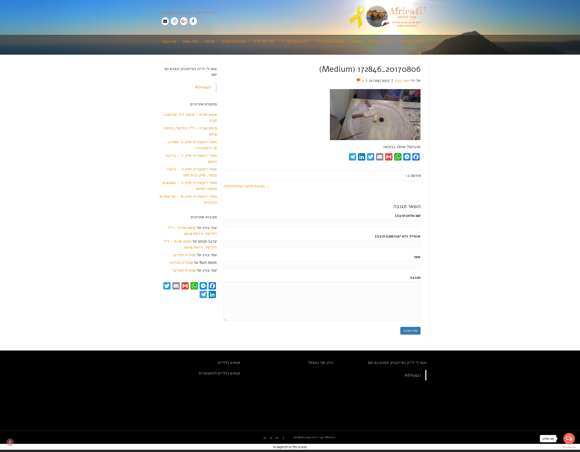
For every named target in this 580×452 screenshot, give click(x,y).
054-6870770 (206, 12)
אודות (210, 41)
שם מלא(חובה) (407, 215)
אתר (416, 257)
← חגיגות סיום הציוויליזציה (247, 186)
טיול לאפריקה (411, 41)
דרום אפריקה (297, 41)
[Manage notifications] (10, 442)
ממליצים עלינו (233, 41)
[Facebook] (193, 21)
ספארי (356, 41)
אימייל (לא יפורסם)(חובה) (397, 236)
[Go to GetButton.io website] (569, 447)
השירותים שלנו (380, 41)
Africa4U (203, 87)
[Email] (165, 21)
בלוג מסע (190, 41)
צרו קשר (169, 41)
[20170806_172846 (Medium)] (375, 114)
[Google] (183, 21)
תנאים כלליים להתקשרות (219, 373)
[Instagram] (174, 21)
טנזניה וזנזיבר (332, 41)
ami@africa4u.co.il (176, 12)
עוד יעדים (266, 41)
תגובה (415, 277)
